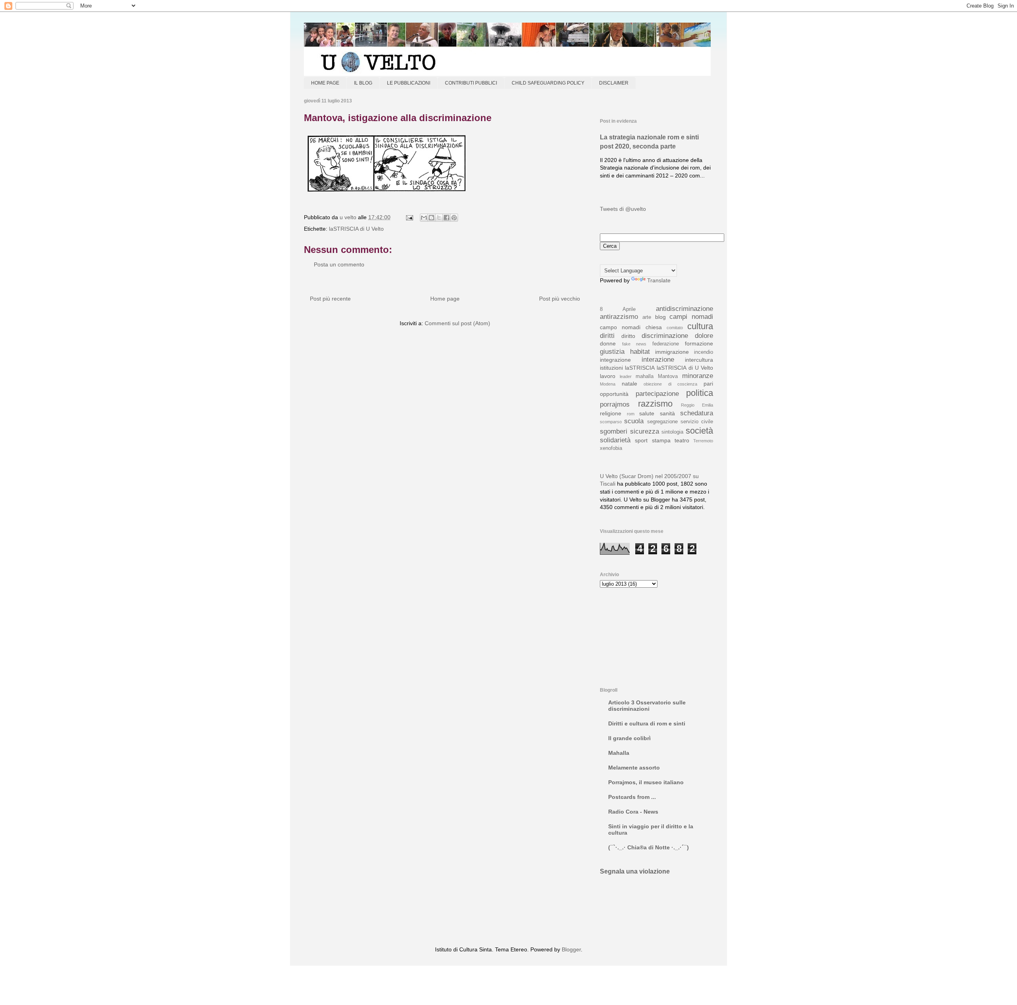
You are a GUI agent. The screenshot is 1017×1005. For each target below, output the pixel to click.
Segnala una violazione (635, 871)
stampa (661, 440)
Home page (445, 298)
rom (630, 413)
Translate (659, 280)
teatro (682, 440)
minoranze (697, 376)
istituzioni (611, 368)
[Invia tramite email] (424, 218)
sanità (667, 413)
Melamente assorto (634, 767)
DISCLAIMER (613, 83)
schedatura (696, 413)
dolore (704, 336)
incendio (703, 352)
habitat (640, 351)
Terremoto (703, 440)
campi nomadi (691, 316)
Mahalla (618, 753)
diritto (628, 336)
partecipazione (657, 393)
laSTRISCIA (640, 368)
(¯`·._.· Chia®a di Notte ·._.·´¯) (648, 847)
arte (646, 317)
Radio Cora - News (633, 811)
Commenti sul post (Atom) (457, 323)
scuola (634, 421)
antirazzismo (619, 316)
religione (610, 413)
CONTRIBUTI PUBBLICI (471, 83)
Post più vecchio (559, 298)
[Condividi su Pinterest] (454, 218)
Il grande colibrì (629, 738)
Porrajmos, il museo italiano (646, 782)
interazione (658, 359)
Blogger (571, 949)
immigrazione (672, 352)
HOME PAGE (325, 83)
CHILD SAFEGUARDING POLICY (548, 83)
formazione (699, 343)
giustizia (612, 351)
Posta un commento (339, 264)
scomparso (611, 421)
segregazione (662, 421)
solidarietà (615, 440)
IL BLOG (363, 83)
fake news (634, 343)
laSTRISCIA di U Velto (356, 229)
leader (626, 376)
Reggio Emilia (697, 405)
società (699, 431)
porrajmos (615, 404)
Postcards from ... (632, 797)
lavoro (607, 376)
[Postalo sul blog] (431, 218)
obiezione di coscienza (670, 384)
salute (646, 413)
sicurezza (644, 431)
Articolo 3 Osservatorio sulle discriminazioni (647, 705)
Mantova (668, 376)
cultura (700, 326)
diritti (607, 336)
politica (699, 393)
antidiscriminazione (684, 308)
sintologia (672, 432)
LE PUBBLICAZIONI (408, 83)
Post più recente (330, 298)
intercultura (699, 360)
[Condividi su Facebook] (446, 218)
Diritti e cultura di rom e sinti (646, 723)
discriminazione (665, 336)
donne (608, 343)
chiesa (654, 327)
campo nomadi (620, 327)
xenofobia (611, 448)
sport (641, 440)
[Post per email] (409, 217)
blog (660, 317)
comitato (675, 327)
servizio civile (697, 421)
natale (629, 383)
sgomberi (613, 431)
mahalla (645, 376)
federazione (665, 344)
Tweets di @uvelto (623, 209)
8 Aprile (618, 309)
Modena (607, 384)
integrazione (615, 360)
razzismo (655, 404)
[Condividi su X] (439, 218)
